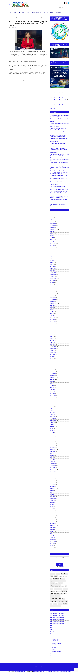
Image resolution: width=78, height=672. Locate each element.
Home (10, 17)
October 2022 (52, 301)
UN (65, 586)
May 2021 (52, 336)
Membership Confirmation (56, 643)
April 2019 (52, 387)
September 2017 (53, 424)
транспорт (65, 603)
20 (59, 102)
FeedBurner (62, 566)
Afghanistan (53, 573)
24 (51, 104)
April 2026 (52, 221)
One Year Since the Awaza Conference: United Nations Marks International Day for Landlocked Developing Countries (59, 183)
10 (51, 99)
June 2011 (52, 547)
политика (59, 603)
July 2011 (52, 545)
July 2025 (52, 233)
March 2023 (52, 291)
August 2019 (52, 379)
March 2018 (52, 412)
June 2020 (52, 358)
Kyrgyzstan (62, 578)
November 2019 (53, 373)
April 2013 (52, 510)
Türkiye (63, 586)
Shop (51, 653)
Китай (52, 593)
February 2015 (53, 480)
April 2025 (52, 239)
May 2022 (52, 311)
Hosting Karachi (36, 671)
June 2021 (52, 334)
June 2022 (52, 309)
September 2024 (53, 254)
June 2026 (52, 217)
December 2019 (53, 371)
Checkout (52, 631)
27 (59, 104)
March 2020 (52, 365)
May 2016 (52, 455)
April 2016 (52, 457)
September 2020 (53, 352)
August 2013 (52, 502)
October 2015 (52, 467)
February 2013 (53, 515)
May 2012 (52, 531)
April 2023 (52, 288)
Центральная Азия (62, 601)
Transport (60, 583)
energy (60, 576)
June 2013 (52, 506)
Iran (51, 578)
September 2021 (53, 328)
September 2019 (53, 377)
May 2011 (52, 549)
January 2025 (52, 245)
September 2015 (53, 469)
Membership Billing (55, 639)
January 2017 (52, 441)
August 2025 (52, 231)
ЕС (56, 591)
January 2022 (52, 319)
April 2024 (52, 264)
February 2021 (53, 342)
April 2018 (52, 410)
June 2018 (52, 406)
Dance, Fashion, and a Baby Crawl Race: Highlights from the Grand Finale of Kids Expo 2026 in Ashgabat (59, 120)
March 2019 (52, 389)
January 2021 (52, 344)
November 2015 (53, 465)
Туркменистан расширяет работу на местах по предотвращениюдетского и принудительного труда (59, 159)
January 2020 (52, 369)
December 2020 (53, 346)
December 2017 (53, 418)
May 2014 (52, 494)
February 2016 (53, 461)
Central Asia (64, 573)
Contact (51, 633)
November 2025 (53, 225)
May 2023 (52, 286)
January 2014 (52, 496)
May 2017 (52, 432)
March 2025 (52, 241)
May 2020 (52, 360)
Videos (51, 657)
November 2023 (53, 274)
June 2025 (52, 235)
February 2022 (53, 317)
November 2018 (53, 397)
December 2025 (53, 223)
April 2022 (52, 313)
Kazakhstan (56, 578)
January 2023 (52, 295)
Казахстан (64, 591)
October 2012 (52, 523)
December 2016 (53, 443)
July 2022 (52, 307)
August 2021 (52, 330)
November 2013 (53, 498)
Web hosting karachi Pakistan (56, 671)
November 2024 (53, 249)
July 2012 (52, 529)
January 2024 (52, 270)
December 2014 (53, 482)
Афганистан (53, 591)
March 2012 (52, 535)
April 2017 (52, 434)
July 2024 (52, 258)
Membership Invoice (55, 644)
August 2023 (52, 280)
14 (62, 99)
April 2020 (52, 362)
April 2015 (52, 478)
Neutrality (21, 80)
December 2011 (53, 541)
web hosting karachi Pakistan (19, 671)
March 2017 (52, 436)
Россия (52, 595)
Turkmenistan (26, 80)
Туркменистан (56, 598)
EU (63, 576)
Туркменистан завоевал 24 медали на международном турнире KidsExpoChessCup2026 (57, 145)
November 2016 (53, 445)
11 (54, 99)
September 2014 (53, 488)
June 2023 (52, 284)
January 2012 (52, 539)
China (52, 576)
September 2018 (53, 401)
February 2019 (53, 391)
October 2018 (52, 399)
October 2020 (52, 350)
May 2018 (52, 408)
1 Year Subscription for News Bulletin (57, 613)
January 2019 (52, 393)
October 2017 (52, 422)
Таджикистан (57, 595)
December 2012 (53, 519)
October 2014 (52, 486)
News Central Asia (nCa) (19, 4)
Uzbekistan (59, 588)
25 (54, 104)
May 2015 (52, 475)
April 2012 (52, 533)
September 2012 (53, 525)
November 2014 (53, 484)
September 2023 (53, 278)
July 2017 (52, 428)
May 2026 (52, 219)
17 (51, 102)
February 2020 (53, 367)
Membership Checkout (56, 642)
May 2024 (52, 262)
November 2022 (53, 299)
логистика (55, 603)
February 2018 (53, 414)
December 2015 (53, 463)
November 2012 (53, 521)
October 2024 (52, 251)
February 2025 (53, 243)
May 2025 (52, 237)
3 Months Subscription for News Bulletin (57, 617)
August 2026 (52, 212)
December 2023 (53, 272)
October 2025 (52, 227)
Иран (59, 591)
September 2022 (53, 303)
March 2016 (52, 459)
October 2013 (52, 500)
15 (65, 99)
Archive (51, 627)
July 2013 (52, 504)
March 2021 (52, 340)
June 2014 (52, 492)
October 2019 (52, 375)
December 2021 (53, 321)
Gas (66, 576)
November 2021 (53, 323)
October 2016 (52, 447)
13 (59, 99)
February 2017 (53, 438)
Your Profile (54, 647)
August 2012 (52, 527)
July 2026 (52, 214)
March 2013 (52, 512)
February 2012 (53, 537)
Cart (51, 629)
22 (65, 102)
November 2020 (53, 348)
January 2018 (52, 416)
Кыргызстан (56, 593)
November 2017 (53, 420)
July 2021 (52, 332)
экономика (53, 605)
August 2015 (52, 471)
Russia (64, 581)
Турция (63, 598)
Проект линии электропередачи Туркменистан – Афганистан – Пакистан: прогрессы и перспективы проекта (59, 125)
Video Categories (53, 655)
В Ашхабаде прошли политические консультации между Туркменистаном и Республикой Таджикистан (58, 204)
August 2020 (52, 354)
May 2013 (52, 508)
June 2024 (52, 260)
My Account (52, 649)
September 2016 (53, 449)
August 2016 (52, 451)
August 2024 (52, 256)
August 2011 (52, 543)
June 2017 (52, 430)
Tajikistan (52, 583)
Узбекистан (53, 601)
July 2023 (52, 282)
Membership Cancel (55, 640)
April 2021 (52, 338)
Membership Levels (55, 646)
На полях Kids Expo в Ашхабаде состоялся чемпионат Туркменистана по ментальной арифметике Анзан (58, 140)
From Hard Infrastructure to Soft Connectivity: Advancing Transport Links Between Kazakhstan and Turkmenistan (59, 193)
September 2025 (53, 229)
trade (56, 583)
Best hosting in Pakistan (66, 671)
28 (62, 104)
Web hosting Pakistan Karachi (44, 671)
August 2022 (52, 305)
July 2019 (52, 381)
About (51, 625)
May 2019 (52, 385)
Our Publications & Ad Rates (55, 651)
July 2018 (52, 404)
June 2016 (52, 453)
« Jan (51, 108)
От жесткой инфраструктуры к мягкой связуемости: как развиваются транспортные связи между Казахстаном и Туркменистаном (59, 188)
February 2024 (53, 268)
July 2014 (52, 490)
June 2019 (52, 383)
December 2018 (53, 395)
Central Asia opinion (16, 80)
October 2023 (52, 276)
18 (54, 102)
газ (51, 603)
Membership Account (54, 637)
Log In (51, 635)
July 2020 (52, 356)
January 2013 (52, 517)
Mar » (54, 108)
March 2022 (52, 315)
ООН (61, 593)
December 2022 (53, 297)
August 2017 (52, 426)
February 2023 (53, 293)
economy (56, 576)
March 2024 (52, 266)
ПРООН (65, 593)
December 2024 (53, 247)
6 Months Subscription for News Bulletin (57, 621)
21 (62, 102)
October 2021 (52, 325)
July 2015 (52, 473)
